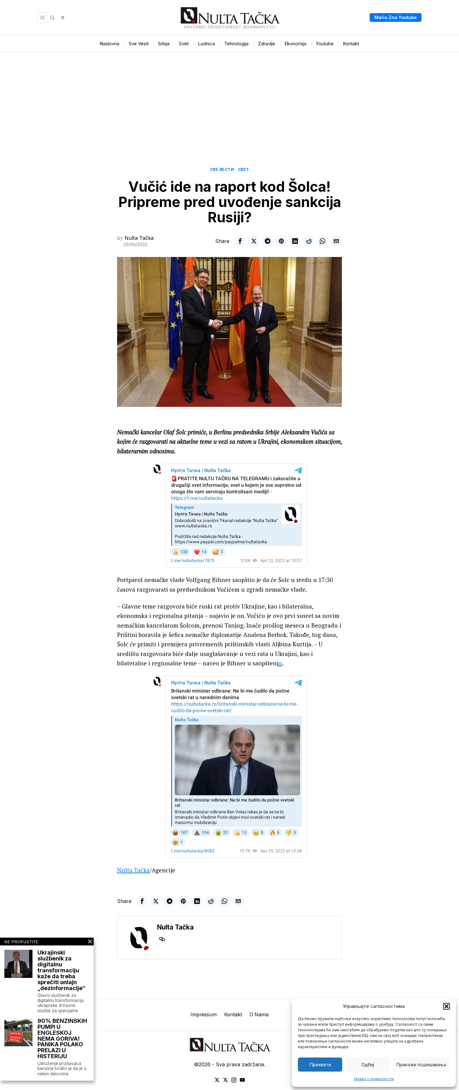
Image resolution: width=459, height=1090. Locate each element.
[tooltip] (240, 241)
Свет (243, 169)
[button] (446, 1006)
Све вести (222, 169)
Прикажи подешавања (421, 1065)
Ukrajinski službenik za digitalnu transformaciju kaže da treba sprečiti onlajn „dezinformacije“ (61, 970)
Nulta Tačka (139, 238)
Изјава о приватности (374, 1079)
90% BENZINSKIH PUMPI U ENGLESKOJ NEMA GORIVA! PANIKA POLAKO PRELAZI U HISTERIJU (62, 1038)
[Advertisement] (229, 99)
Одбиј (367, 1065)
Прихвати (320, 1065)
